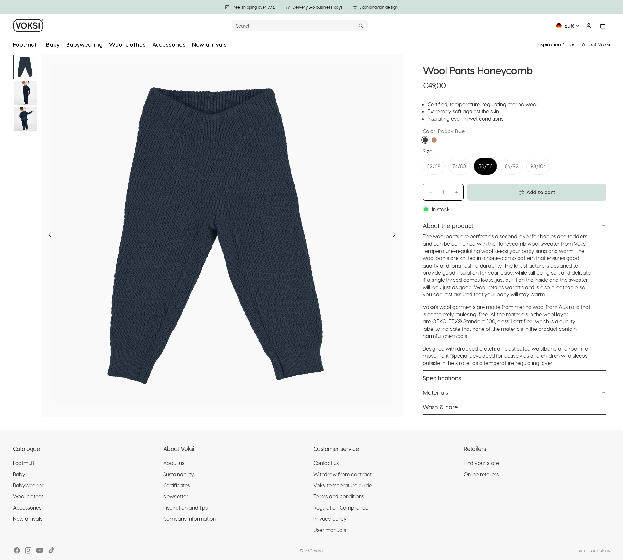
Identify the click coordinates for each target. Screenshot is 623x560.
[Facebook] (17, 550)
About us (173, 463)
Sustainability (178, 474)
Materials (435, 392)
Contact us (326, 463)
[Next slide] (396, 235)
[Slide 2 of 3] (25, 93)
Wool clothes (28, 496)
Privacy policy (330, 519)
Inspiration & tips (556, 44)
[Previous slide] (48, 235)
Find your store (481, 463)
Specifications (442, 377)
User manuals (329, 530)
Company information (189, 519)
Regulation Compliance (340, 507)
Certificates (176, 485)
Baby (19, 474)
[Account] (588, 26)
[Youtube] (39, 550)
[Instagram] (28, 550)
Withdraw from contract (342, 474)
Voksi (318, 550)
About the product (448, 225)
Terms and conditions (338, 496)
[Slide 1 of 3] (25, 67)
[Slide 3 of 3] (25, 119)
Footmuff (24, 463)
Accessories (27, 507)
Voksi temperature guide (342, 485)
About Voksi (596, 44)
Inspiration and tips (185, 507)
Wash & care (440, 407)
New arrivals (27, 519)
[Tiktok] (51, 550)
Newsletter (175, 496)
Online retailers (481, 474)
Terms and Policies (593, 550)
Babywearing (29, 485)
